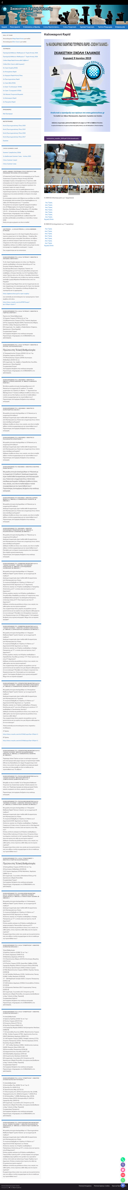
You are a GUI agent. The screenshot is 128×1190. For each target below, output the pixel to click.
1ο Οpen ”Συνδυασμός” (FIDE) (12, 87)
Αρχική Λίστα (49, 219)
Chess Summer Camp (9, 164)
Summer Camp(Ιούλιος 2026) (12, 152)
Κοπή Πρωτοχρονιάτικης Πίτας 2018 (14, 133)
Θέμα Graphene (17, 1187)
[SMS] (123, 1170)
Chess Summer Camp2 (10, 160)
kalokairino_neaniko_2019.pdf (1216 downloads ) (63, 138)
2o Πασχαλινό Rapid (9, 102)
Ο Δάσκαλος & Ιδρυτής (31, 27)
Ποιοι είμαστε (15, 27)
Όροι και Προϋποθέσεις (119, 1186)
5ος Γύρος (48, 207)
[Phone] (123, 1159)
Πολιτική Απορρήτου (85, 1186)
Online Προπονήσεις (51, 27)
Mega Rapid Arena (18, 38)
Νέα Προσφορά (7, 113)
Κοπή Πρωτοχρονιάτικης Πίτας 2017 (14, 137)
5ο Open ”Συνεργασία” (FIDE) (12, 90)
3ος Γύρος (48, 212)
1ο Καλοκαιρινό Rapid (9, 98)
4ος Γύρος (48, 210)
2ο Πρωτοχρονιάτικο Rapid (11, 79)
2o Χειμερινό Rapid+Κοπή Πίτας (13, 75)
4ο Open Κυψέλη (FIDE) (10, 68)
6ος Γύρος (48, 205)
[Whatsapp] (123, 1180)
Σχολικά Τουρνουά (87, 27)
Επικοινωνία (120, 27)
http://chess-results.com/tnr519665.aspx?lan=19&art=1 (20, 734)
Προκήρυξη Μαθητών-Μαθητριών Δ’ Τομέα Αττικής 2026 (20, 53)
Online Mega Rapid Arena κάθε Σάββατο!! (16, 60)
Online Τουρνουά (69, 27)
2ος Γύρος (48, 214)
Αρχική (4, 27)
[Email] (123, 1175)
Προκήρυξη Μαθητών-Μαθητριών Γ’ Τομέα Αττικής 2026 (20, 56)
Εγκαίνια (5, 140)
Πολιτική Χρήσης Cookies (102, 1186)
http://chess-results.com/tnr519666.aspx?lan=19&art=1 (20, 740)
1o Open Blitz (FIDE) (9, 83)
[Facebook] (2, 2)
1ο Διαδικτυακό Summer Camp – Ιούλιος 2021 (17, 156)
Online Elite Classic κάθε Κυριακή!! (14, 64)
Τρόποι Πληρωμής (105, 27)
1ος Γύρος (48, 217)
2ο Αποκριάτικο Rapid (9, 71)
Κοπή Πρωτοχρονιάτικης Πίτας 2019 (14, 129)
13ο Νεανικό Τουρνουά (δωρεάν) (13, 94)
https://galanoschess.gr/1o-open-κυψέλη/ (16, 293)
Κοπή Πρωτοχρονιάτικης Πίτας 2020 (14, 125)
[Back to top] (123, 1185)
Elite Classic (16, 42)
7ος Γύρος (48, 202)
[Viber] (123, 1164)
